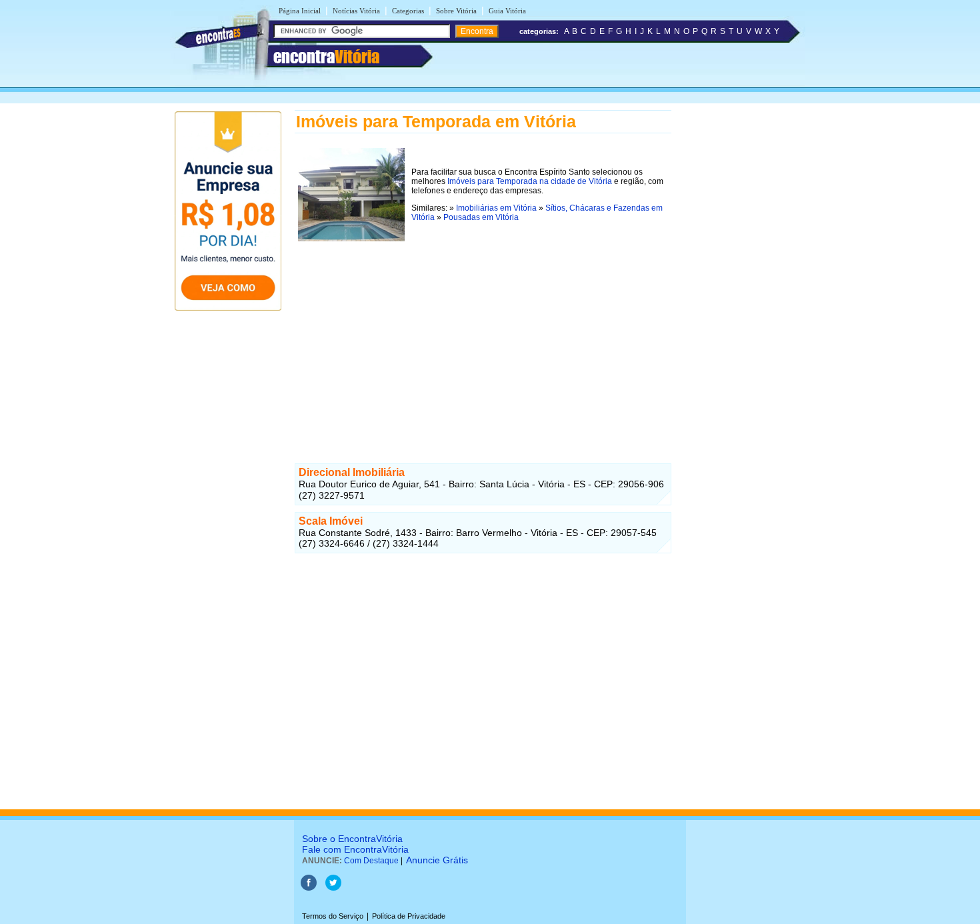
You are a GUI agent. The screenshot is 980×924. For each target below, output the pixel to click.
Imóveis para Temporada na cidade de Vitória (529, 181)
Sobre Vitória (456, 11)
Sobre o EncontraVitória (352, 838)
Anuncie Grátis (437, 860)
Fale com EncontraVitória (355, 849)
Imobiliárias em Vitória (496, 208)
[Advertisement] (483, 338)
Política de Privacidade (408, 916)
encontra (326, 56)
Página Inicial (300, 11)
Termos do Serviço (332, 916)
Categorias (408, 11)
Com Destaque (371, 860)
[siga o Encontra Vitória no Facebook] (309, 888)
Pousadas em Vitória (481, 217)
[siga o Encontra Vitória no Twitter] (333, 888)
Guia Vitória (507, 11)
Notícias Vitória (356, 11)
